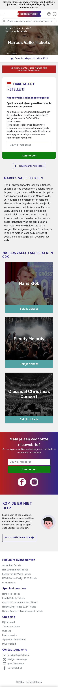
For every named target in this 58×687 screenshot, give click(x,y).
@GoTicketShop (16, 663)
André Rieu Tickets (11, 565)
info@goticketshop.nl (18, 655)
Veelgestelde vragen (18, 659)
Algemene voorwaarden (14, 639)
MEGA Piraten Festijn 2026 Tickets (19, 578)
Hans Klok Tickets (11, 594)
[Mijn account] (54, 14)
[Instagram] (34, 482)
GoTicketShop (15, 668)
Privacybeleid (9, 644)
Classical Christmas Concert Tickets (20, 602)
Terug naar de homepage (31, 165)
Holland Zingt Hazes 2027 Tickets (19, 607)
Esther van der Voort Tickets (16, 574)
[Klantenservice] (49, 14)
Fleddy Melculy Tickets (13, 598)
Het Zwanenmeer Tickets (15, 569)
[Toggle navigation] (8, 13)
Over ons (6, 631)
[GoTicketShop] (29, 14)
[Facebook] (22, 482)
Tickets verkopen (11, 626)
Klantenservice (9, 635)
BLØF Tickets (8, 582)
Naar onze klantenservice (17, 537)
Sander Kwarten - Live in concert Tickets (22, 611)
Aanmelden (29, 155)
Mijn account (8, 622)
